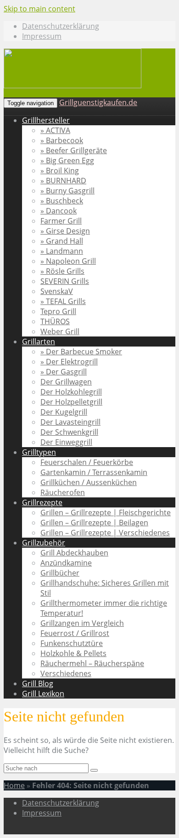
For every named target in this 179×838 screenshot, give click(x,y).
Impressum (42, 36)
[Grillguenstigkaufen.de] (72, 86)
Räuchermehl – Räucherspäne (92, 663)
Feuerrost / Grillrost (74, 633)
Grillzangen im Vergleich (82, 623)
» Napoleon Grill (68, 261)
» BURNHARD (63, 181)
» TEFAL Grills (63, 301)
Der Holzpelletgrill (71, 402)
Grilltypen (39, 452)
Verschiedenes (65, 673)
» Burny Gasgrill (67, 191)
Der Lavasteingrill (70, 422)
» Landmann (61, 251)
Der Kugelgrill (63, 412)
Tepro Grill (58, 311)
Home (14, 785)
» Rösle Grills (62, 271)
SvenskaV (56, 291)
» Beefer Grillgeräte (73, 150)
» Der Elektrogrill (69, 362)
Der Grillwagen (66, 382)
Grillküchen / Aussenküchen (88, 482)
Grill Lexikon (43, 694)
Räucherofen (62, 492)
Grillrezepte (42, 502)
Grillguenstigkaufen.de (98, 102)
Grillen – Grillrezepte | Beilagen (94, 523)
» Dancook (58, 211)
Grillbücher (59, 573)
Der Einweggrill (66, 442)
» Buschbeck (61, 201)
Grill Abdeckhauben (74, 553)
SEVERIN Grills (64, 281)
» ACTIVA (55, 130)
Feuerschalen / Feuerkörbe (86, 462)
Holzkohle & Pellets (73, 653)
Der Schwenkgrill (69, 432)
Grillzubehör (43, 543)
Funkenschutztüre (71, 643)
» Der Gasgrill (63, 372)
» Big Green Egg (67, 160)
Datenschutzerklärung (60, 26)
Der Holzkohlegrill (71, 392)
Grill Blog (37, 683)
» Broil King (59, 170)
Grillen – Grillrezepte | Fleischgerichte (105, 512)
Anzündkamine (66, 563)
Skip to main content (39, 9)
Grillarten (38, 341)
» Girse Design (65, 231)
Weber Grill (59, 331)
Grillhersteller (46, 120)
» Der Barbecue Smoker (81, 352)
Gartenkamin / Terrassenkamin (93, 472)
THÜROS (55, 321)
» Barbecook (61, 140)
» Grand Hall (61, 241)
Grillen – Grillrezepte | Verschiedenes (105, 533)
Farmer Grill (61, 221)
